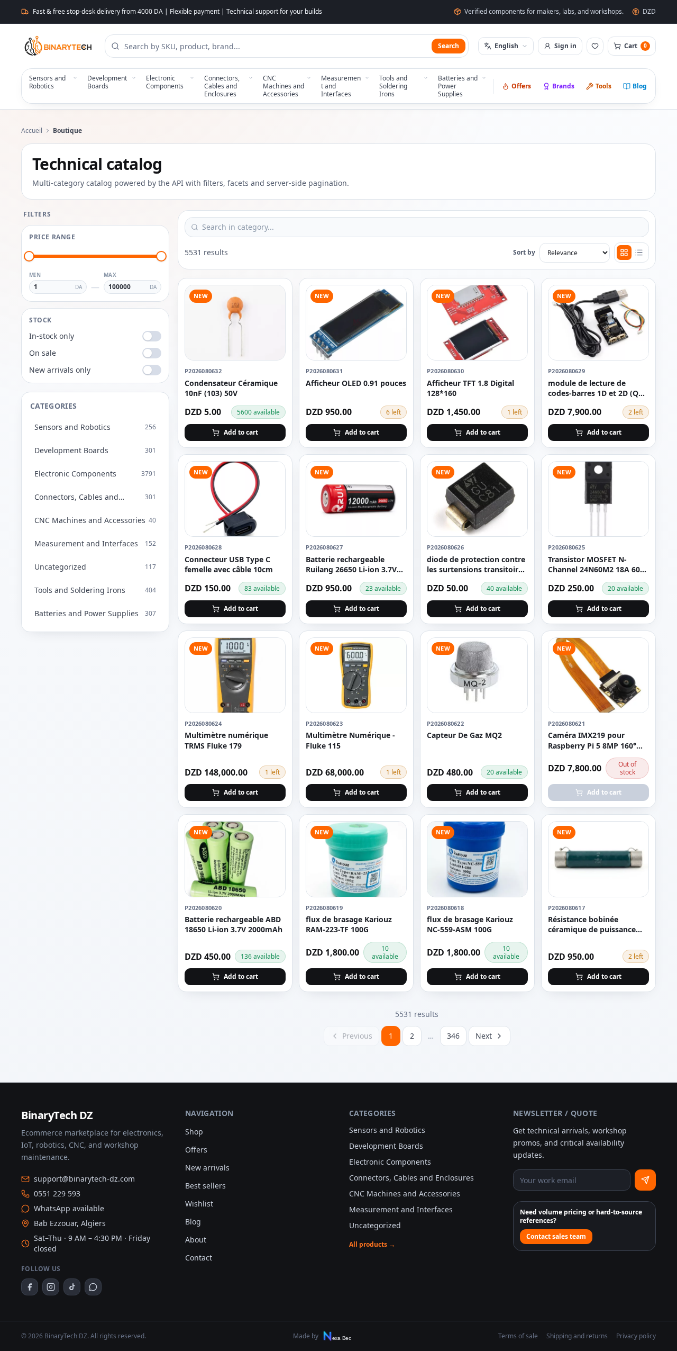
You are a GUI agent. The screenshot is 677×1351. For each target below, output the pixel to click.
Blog (640, 86)
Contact (198, 1258)
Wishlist (199, 1204)
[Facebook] (29, 1286)
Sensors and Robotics (387, 1130)
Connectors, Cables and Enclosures (411, 1178)
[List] (639, 252)
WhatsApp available (69, 1208)
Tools (603, 86)
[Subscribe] (645, 1180)
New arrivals (207, 1168)
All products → (372, 1244)
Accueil (31, 131)
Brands (563, 86)
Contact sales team (556, 1236)
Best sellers (205, 1186)
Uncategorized (375, 1225)
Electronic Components (390, 1162)
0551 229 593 (57, 1193)
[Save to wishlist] (271, 299)
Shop (194, 1132)
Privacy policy (636, 1336)
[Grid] (624, 252)
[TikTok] (71, 1286)
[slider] (29, 256)
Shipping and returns (577, 1336)
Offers (521, 86)
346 (453, 1036)
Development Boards (386, 1146)
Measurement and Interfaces (401, 1209)
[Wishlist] (595, 46)
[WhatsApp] (93, 1286)
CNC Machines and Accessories (404, 1193)
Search (448, 45)
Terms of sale (518, 1336)
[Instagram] (50, 1286)
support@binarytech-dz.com (84, 1179)
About (195, 1240)
